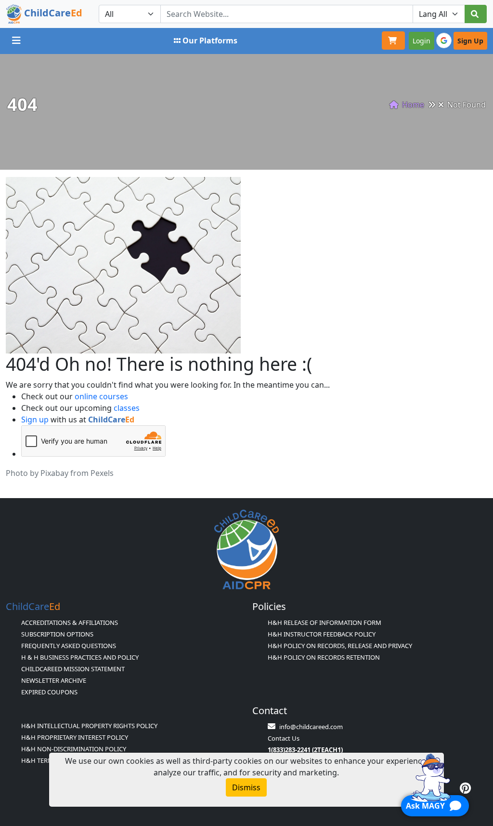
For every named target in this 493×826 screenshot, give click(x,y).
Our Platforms (209, 40)
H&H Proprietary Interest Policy (74, 737)
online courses (101, 396)
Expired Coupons (49, 692)
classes (127, 408)
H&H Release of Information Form (324, 622)
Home (412, 104)
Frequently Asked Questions (68, 645)
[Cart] (393, 40)
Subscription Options (57, 634)
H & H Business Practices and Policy (80, 657)
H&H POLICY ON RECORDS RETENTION (324, 657)
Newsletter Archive (53, 680)
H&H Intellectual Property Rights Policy (89, 725)
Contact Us (283, 738)
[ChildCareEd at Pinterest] (465, 788)
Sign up (35, 419)
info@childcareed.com (311, 726)
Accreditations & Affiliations (69, 622)
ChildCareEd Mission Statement (73, 668)
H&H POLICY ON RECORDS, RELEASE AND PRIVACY (340, 645)
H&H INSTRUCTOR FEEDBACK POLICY (322, 634)
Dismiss (246, 787)
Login (421, 40)
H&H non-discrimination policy (73, 749)
